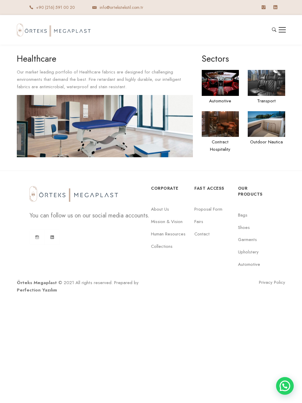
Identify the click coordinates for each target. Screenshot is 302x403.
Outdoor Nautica (266, 142)
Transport (266, 101)
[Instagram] (37, 237)
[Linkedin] (52, 237)
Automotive (220, 101)
